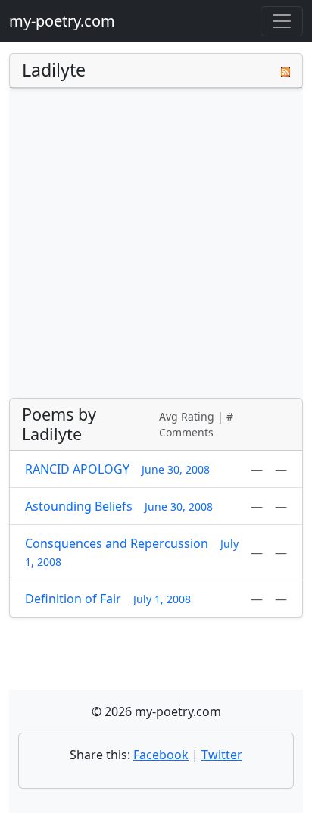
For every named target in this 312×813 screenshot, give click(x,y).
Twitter (221, 754)
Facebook (161, 754)
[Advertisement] (156, 243)
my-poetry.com (62, 21)
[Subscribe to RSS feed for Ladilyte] (285, 70)
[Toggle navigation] (282, 21)
